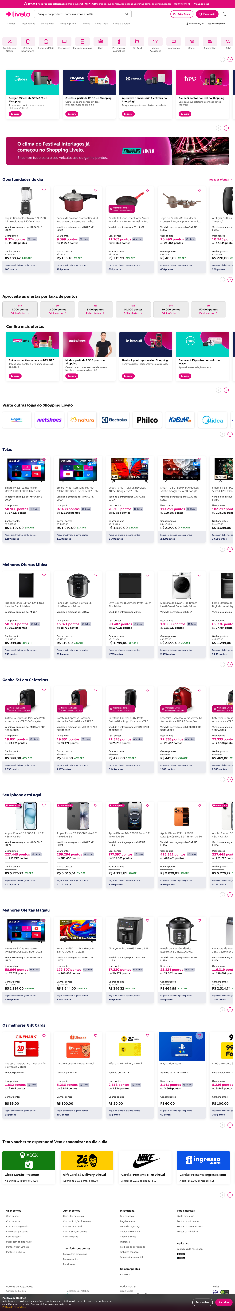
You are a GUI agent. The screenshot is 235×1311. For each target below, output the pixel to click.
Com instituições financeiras (78, 1221)
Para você (125, 1274)
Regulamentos (127, 1221)
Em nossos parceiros (17, 1231)
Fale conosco (127, 1216)
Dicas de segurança (130, 1226)
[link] (18, 14)
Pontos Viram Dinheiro (18, 1247)
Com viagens (13, 1216)
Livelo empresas (185, 1216)
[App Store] (181, 1254)
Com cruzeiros (70, 1236)
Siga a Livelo (126, 1290)
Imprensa (125, 1241)
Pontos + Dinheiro (15, 1252)
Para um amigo (70, 1259)
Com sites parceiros (73, 1216)
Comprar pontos (130, 1268)
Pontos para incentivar (188, 1221)
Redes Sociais (128, 1286)
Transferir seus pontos (76, 1248)
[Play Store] (181, 1258)
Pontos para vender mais (190, 1226)
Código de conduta (130, 1231)
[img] (224, 1292)
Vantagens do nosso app (190, 1249)
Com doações (13, 1236)
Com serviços (13, 1221)
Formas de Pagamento (19, 1286)
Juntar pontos (71, 1210)
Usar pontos (13, 1210)
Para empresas (186, 1210)
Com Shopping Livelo (17, 1226)
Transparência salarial (131, 1257)
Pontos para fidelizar (188, 1231)
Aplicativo (183, 1243)
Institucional (127, 1210)
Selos (216, 1286)
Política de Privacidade (14, 1307)
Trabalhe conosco (129, 1252)
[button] (181, 3)
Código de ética (128, 1236)
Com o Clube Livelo (73, 1226)
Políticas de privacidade (132, 1247)
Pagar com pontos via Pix (19, 1241)
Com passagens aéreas (75, 1231)
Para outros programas (75, 1254)
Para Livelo (69, 1264)
